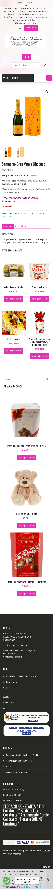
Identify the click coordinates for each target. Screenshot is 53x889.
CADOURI (6, 216)
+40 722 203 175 (19, 645)
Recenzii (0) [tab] (20, 226)
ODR (5, 708)
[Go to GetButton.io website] (6, 886)
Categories (12, 77)
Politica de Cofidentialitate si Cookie (22, 755)
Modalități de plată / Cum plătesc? (21, 676)
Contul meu (31, 27)
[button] (49, 78)
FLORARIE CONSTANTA (19, 806)
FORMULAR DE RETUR (16, 772)
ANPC (6, 696)
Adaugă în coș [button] (12, 299)
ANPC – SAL (8, 702)
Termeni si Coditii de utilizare (19, 760)
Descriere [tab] (7, 226)
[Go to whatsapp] (6, 880)
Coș (8, 687)
